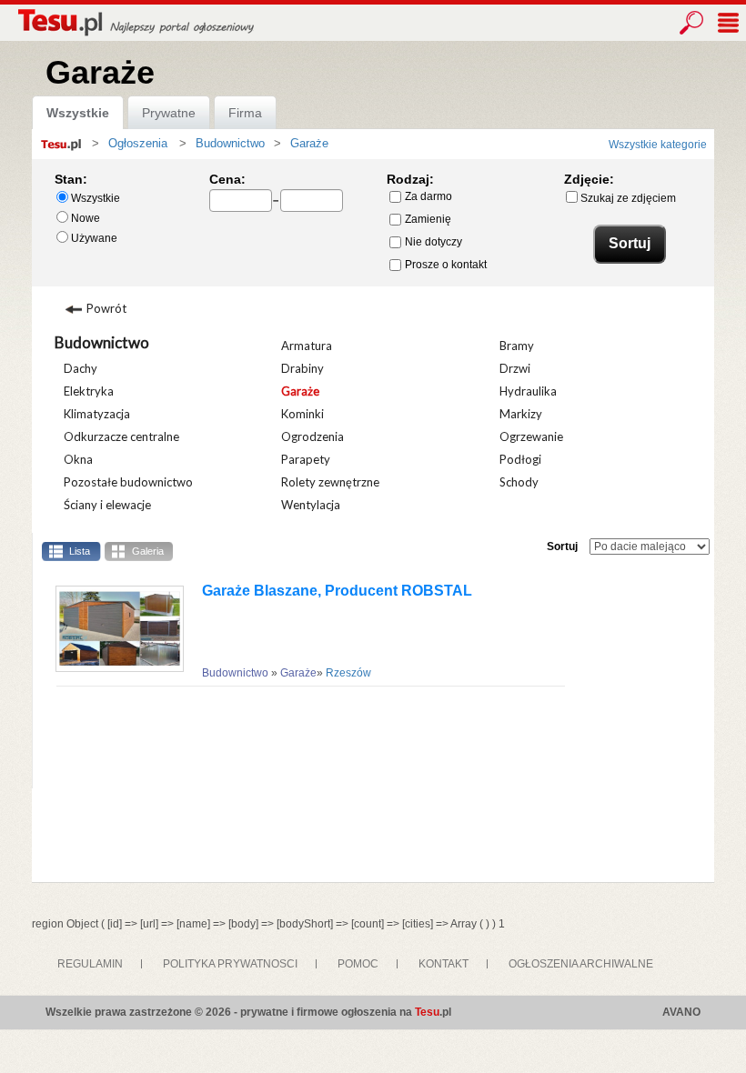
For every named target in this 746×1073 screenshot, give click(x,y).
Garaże (300, 391)
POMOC (358, 964)
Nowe (85, 218)
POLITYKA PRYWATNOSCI (230, 964)
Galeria (148, 551)
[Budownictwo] (191, 143)
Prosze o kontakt (446, 264)
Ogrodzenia (312, 436)
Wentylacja (310, 504)
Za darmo (428, 196)
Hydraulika (528, 391)
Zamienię (428, 219)
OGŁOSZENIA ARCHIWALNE (581, 964)
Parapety (305, 459)
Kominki (302, 413)
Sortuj (562, 546)
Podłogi (520, 459)
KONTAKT (443, 964)
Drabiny (302, 368)
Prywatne (169, 112)
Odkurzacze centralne (121, 436)
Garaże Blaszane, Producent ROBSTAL (337, 590)
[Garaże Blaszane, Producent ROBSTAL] (113, 629)
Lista (79, 551)
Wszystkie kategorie (658, 144)
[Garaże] (285, 143)
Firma (245, 112)
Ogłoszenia (137, 143)
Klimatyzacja (97, 413)
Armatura (306, 345)
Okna (78, 459)
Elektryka (89, 391)
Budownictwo (102, 342)
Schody (519, 482)
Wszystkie (77, 112)
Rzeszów (348, 673)
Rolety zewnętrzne (330, 482)
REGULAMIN (90, 964)
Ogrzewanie (531, 436)
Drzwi (514, 368)
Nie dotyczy (433, 242)
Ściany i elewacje (107, 504)
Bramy (516, 345)
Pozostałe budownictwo (128, 482)
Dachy (80, 368)
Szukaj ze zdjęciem (628, 198)
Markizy (520, 413)
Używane (94, 238)
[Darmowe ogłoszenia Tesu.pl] (134, 22)
